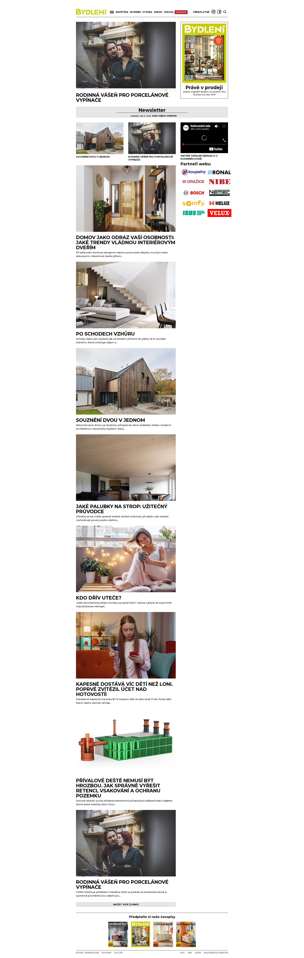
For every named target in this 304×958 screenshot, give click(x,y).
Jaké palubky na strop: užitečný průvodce (121, 509)
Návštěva (122, 12)
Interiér (135, 12)
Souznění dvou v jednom (93, 156)
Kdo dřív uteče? (98, 598)
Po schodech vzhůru (105, 334)
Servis (158, 12)
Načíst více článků (126, 904)
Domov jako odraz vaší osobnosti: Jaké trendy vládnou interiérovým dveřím (125, 243)
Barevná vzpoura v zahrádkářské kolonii (125, 97)
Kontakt (107, 952)
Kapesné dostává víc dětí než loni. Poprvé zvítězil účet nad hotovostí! (124, 689)
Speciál (169, 12)
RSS (182, 952)
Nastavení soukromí (216, 952)
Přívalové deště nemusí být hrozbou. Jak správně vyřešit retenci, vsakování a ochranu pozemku (118, 788)
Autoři (118, 952)
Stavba (147, 12)
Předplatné (201, 12)
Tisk (189, 952)
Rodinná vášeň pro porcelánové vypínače (122, 884)
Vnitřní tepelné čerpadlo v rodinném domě (199, 157)
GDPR (198, 952)
